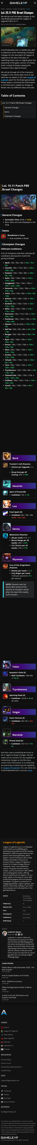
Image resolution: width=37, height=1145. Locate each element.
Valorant (7, 1042)
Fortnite (7, 1049)
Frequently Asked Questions (11, 1067)
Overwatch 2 (8, 1045)
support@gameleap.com (10, 1080)
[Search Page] (35, 3)
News (28, 9)
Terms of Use (6, 1063)
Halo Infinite (8, 1035)
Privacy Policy (6, 1060)
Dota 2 (6, 1027)
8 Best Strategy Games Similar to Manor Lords (17, 988)
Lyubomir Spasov (21, 24)
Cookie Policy (6, 1070)
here (30, 770)
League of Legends (19, 9)
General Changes (12, 107)
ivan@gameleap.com (8, 1112)
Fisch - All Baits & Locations (12, 981)
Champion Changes (13, 116)
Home (3, 9)
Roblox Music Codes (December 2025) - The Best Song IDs (18, 968)
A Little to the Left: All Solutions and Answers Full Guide (15, 996)
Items (7, 112)
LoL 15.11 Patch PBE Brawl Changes (17, 103)
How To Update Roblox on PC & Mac (15, 975)
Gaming (8, 9)
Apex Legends (9, 1038)
